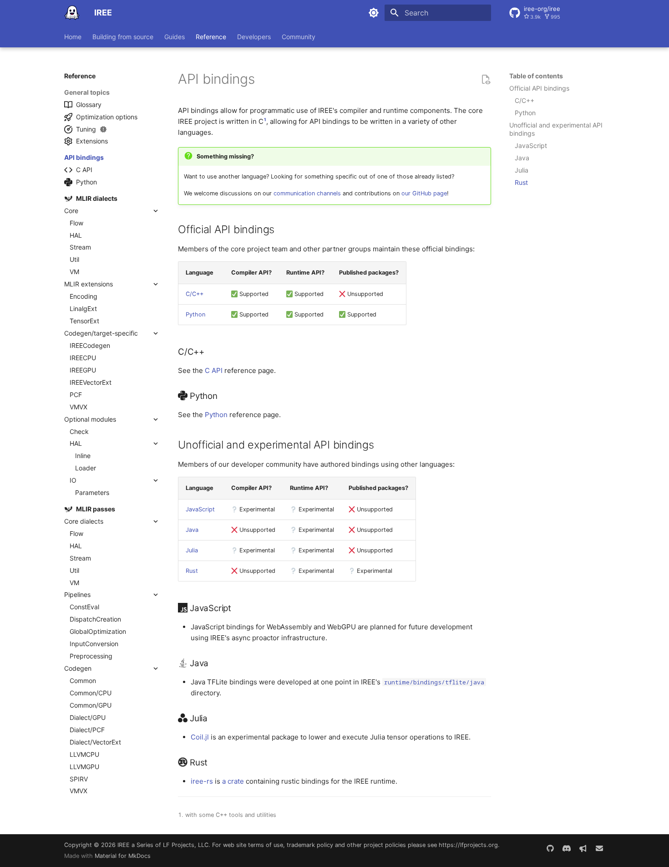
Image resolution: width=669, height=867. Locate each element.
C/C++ (194, 294)
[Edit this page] (485, 79)
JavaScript (200, 509)
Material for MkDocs (123, 855)
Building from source (122, 37)
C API (214, 370)
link (262, 82)
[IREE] (72, 13)
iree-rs (202, 781)
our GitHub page (424, 193)
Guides (174, 37)
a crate (233, 781)
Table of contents (536, 76)
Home (72, 37)
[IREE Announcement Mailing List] (583, 849)
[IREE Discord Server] (566, 849)
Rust (192, 570)
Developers (254, 37)
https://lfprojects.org (468, 845)
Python (195, 314)
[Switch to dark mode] (374, 13)
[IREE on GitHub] (550, 849)
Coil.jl (200, 737)
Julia (192, 550)
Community (298, 37)
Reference (211, 37)
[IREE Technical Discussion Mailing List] (599, 849)
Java (192, 529)
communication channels (307, 193)
